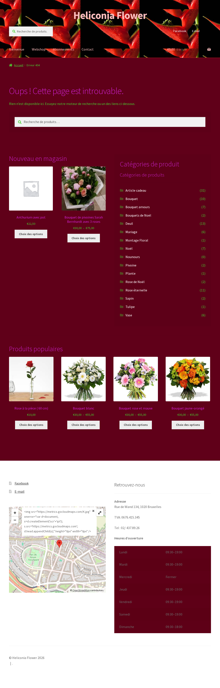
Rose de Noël (135, 282)
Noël (129, 248)
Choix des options (31, 234)
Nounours (132, 257)
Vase (128, 315)
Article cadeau (135, 190)
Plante (130, 273)
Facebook (179, 31)
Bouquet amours (137, 207)
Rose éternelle (136, 290)
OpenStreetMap (81, 590)
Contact (88, 49)
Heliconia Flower (110, 15)
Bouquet (131, 199)
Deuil (129, 223)
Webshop (39, 49)
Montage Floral (136, 240)
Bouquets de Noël (138, 215)
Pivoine (130, 265)
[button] (162, 589)
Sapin (129, 298)
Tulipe (130, 307)
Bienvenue (16, 49)
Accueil (18, 65)
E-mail (196, 31)
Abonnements (63, 49)
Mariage (131, 232)
